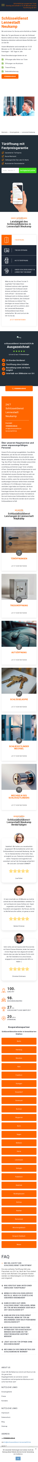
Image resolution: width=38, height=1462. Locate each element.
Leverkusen (19, 1160)
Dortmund (19, 1100)
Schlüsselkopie (19, 699)
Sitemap (4, 1426)
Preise (4, 1396)
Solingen (19, 1168)
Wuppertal (18, 1117)
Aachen (19, 1210)
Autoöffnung (19, 652)
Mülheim (19, 1143)
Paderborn (19, 1177)
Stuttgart (19, 1083)
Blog (3, 1422)
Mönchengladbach (19, 1227)
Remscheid (19, 1219)
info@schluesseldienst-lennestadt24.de (14, 430)
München (19, 1058)
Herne (19, 1151)
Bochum (19, 1109)
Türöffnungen (19, 558)
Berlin (19, 1041)
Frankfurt (19, 1075)
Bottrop (19, 1202)
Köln (19, 1066)
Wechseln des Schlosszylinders (19, 796)
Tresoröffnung (19, 605)
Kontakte (5, 1401)
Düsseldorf (19, 1092)
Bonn (19, 1126)
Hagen (19, 1134)
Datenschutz (6, 1417)
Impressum (5, 1413)
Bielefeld (19, 1185)
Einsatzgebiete (7, 1392)
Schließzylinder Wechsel (19, 747)
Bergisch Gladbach (19, 1236)
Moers (19, 1244)
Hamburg (19, 1049)
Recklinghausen (19, 1194)
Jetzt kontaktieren (17, 320)
